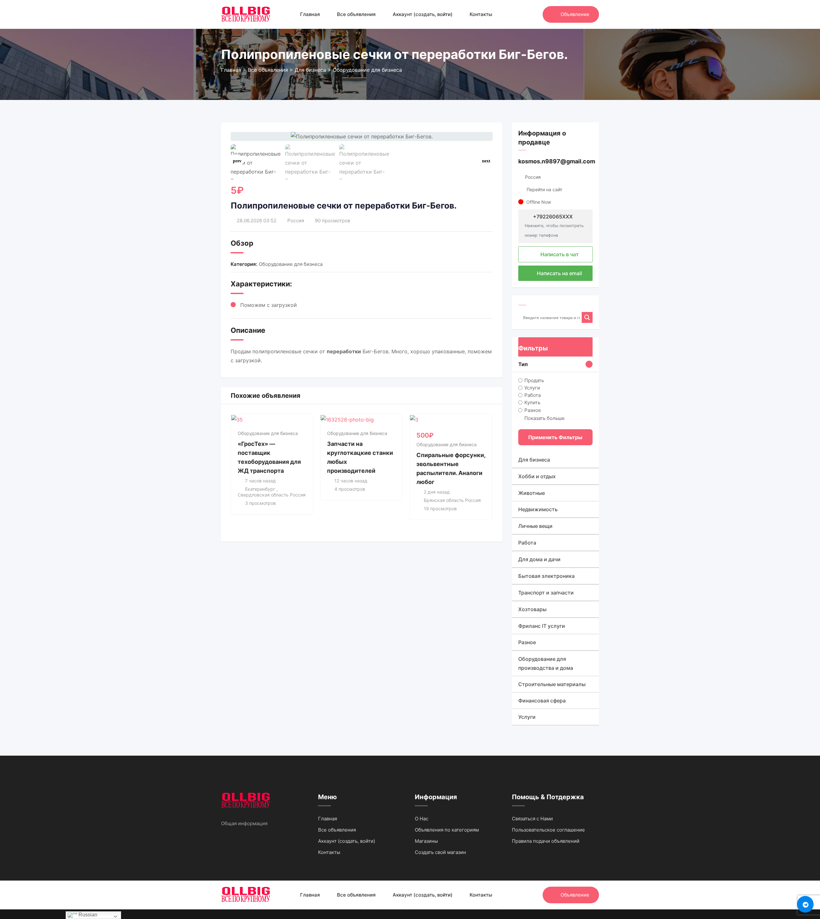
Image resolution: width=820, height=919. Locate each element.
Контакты (481, 14)
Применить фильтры (555, 437)
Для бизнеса (534, 459)
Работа (532, 395)
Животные (531, 493)
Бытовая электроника (546, 576)
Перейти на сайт (544, 189)
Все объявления (356, 14)
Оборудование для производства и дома (545, 663)
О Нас (421, 819)
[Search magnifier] (587, 317)
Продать (534, 380)
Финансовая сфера (542, 700)
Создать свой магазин (440, 852)
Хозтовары (532, 609)
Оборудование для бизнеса (291, 264)
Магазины (426, 841)
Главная (310, 14)
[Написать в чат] (524, 14)
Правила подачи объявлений (545, 841)
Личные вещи (535, 526)
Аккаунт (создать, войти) (423, 14)
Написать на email (559, 273)
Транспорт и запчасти (546, 592)
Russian (87, 914)
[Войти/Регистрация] (534, 14)
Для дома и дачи (539, 559)
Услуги (532, 388)
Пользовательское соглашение (548, 830)
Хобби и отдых (537, 476)
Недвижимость (538, 509)
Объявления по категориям (447, 830)
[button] (486, 161)
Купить (532, 402)
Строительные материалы (552, 684)
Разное (532, 410)
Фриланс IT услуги (541, 626)
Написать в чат (559, 254)
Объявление (575, 14)
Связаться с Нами (532, 819)
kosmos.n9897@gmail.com (556, 161)
